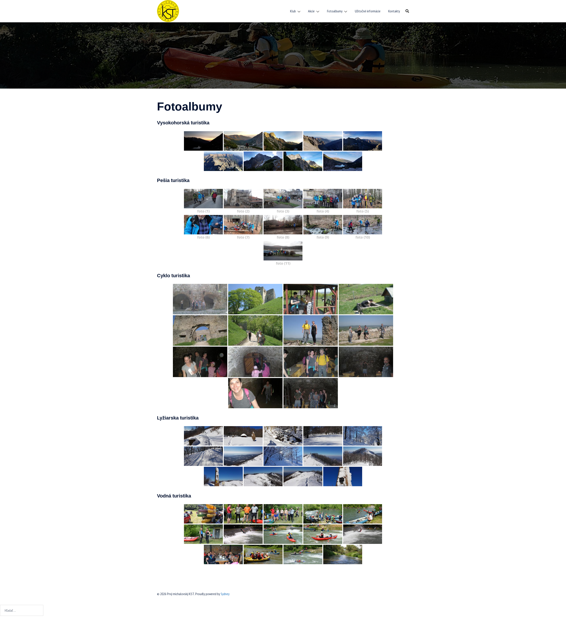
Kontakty (394, 11)
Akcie (311, 11)
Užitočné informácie (368, 11)
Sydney (225, 594)
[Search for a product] (407, 11)
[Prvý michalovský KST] (168, 10)
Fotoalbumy (334, 11)
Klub (293, 11)
